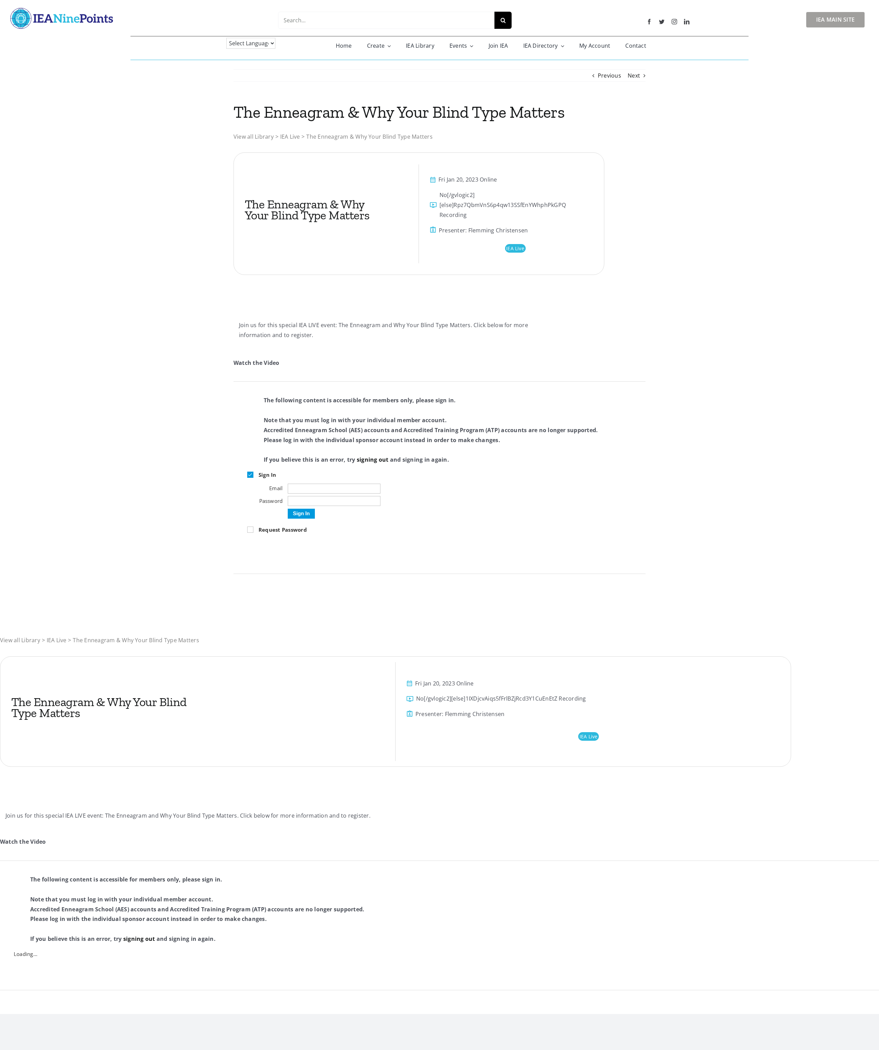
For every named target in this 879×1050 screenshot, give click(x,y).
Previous (609, 75)
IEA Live (290, 136)
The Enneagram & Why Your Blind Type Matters (369, 136)
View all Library (253, 136)
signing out (373, 459)
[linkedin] (686, 21)
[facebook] (649, 21)
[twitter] (661, 21)
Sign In (301, 513)
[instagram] (674, 21)
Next (634, 75)
